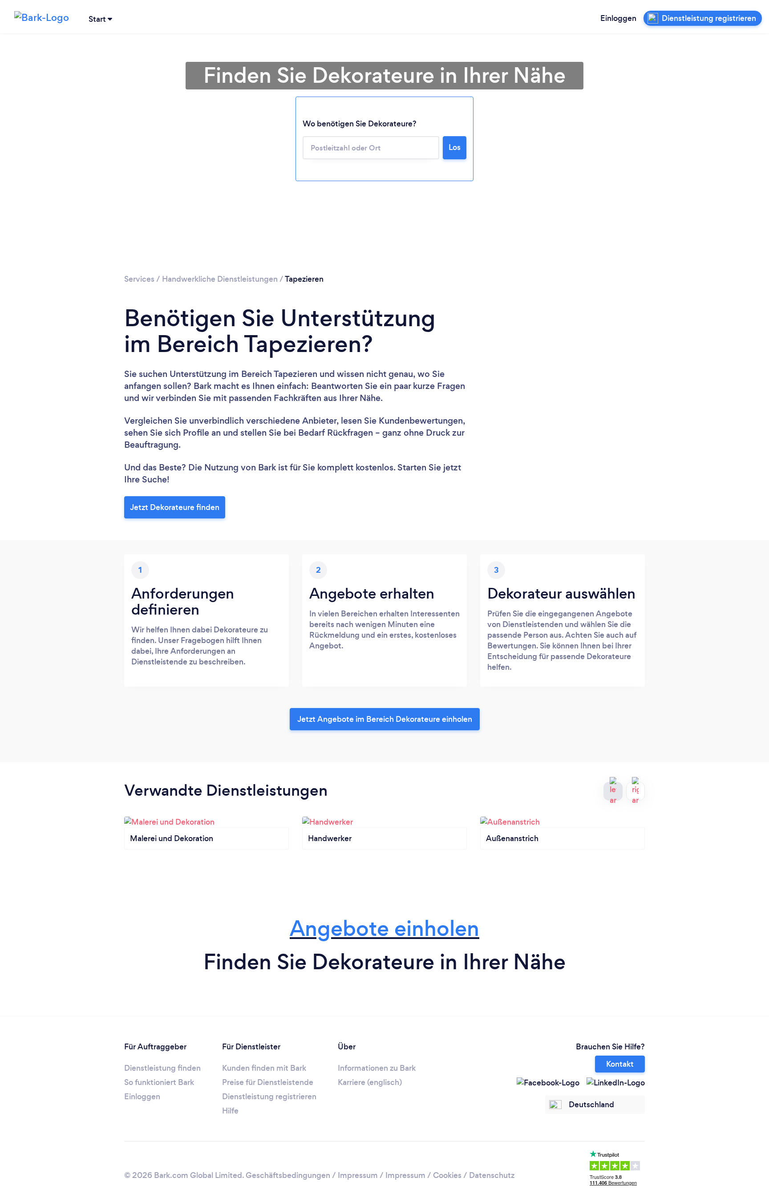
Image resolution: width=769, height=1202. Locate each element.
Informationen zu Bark (377, 1068)
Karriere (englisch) (370, 1082)
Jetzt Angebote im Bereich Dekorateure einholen (384, 719)
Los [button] (455, 147)
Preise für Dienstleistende (267, 1082)
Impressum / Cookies (423, 1175)
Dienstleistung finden (162, 1068)
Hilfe (230, 1110)
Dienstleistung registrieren (269, 1096)
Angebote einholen (384, 928)
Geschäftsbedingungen (288, 1175)
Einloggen (618, 18)
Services (139, 279)
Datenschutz (491, 1175)
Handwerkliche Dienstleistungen (220, 279)
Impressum (358, 1175)
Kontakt (620, 1064)
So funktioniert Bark (159, 1082)
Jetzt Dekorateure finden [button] (174, 507)
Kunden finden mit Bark (264, 1068)
